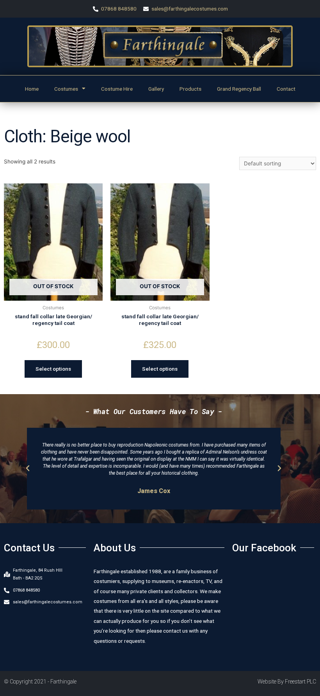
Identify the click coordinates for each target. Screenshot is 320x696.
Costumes (66, 89)
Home (32, 89)
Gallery (156, 89)
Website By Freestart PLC (287, 681)
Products (190, 89)
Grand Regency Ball (239, 89)
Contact (286, 89)
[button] (28, 468)
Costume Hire (117, 89)
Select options (53, 369)
